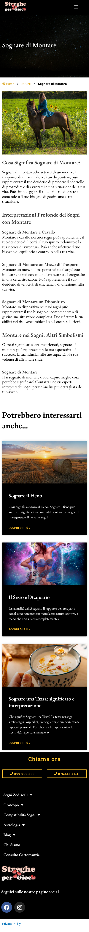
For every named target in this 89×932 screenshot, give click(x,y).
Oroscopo (11, 804)
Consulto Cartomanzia (21, 854)
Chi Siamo (11, 844)
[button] (75, 6)
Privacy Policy (11, 923)
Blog (7, 834)
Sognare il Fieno (25, 495)
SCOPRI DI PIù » (20, 527)
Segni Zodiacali (15, 794)
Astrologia (11, 824)
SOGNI (26, 83)
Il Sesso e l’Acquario (29, 597)
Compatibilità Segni (19, 814)
